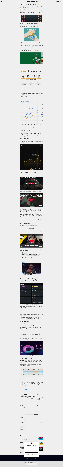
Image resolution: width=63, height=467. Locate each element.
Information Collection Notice (31, 454)
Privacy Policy (36, 454)
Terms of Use (34, 453)
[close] (37, 442)
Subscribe (31, 452)
